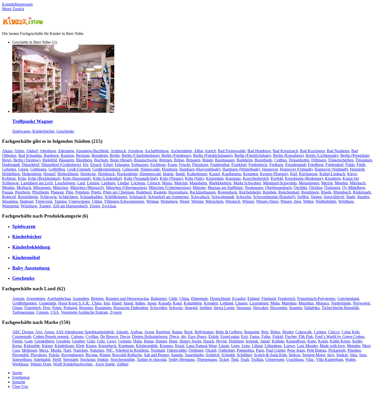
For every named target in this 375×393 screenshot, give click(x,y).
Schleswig (48, 197)
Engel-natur (229, 336)
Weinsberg (169, 201)
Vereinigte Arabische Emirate (84, 312)
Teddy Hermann (181, 359)
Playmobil (20, 355)
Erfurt (108, 164)
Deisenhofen (299, 160)
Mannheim (198, 183)
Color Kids (350, 332)
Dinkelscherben (341, 160)
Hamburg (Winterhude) (241, 169)
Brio (264, 332)
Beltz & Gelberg (229, 332)
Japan (151, 303)
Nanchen (80, 350)
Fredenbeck (257, 164)
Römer (104, 355)
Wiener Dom (40, 364)
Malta (275, 303)
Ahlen (19, 151)
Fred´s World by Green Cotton (339, 336)
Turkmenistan (23, 312)
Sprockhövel (334, 197)
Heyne (221, 341)
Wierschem (214, 201)
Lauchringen (65, 183)
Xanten (45, 206)
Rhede (326, 192)
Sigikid (342, 355)
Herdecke (88, 174)
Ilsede (180, 174)
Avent (149, 332)
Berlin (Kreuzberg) (288, 155)
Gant (28, 341)
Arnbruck (118, 151)
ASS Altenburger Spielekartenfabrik (85, 332)
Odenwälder (176, 350)
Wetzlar (197, 201)
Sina (362, 355)
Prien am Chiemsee (118, 192)
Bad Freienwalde (231, 151)
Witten (308, 201)
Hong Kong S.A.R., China (80, 303)
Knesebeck (107, 346)
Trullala (257, 359)
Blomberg (84, 160)
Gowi (111, 341)
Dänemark (199, 298)
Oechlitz (300, 187)
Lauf (81, 183)
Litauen (241, 303)
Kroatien (211, 303)
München (60, 187)
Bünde (207, 160)
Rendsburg (310, 192)
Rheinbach (342, 192)
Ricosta (91, 355)
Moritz (56, 350)
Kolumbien (193, 303)
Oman (17, 308)
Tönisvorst (43, 201)
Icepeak (252, 341)
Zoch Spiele (105, 364)
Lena (246, 346)
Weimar (152, 201)
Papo (260, 350)
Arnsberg (135, 151)
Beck (188, 332)
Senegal (191, 308)
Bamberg (51, 155)
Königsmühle (147, 346)
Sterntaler (70, 359)
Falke (265, 336)
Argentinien (35, 298)
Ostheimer (226, 350)
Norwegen (361, 303)
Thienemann (207, 359)
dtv (183, 336)
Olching (315, 187)
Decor (125, 336)
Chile (173, 298)
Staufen (363, 197)
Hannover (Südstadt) (331, 169)
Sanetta (177, 355)
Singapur (243, 308)
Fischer (290, 336)
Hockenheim (127, 174)
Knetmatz (126, 346)
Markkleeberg (220, 183)
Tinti (234, 359)
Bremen (165, 160)
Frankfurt (238, 164)
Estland (253, 298)
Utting (97, 201)
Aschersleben (181, 151)
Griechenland (348, 298)
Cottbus (280, 160)
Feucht (184, 164)
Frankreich (286, 298)
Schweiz (176, 308)
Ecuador (238, 298)
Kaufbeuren (231, 174)
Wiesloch (232, 201)
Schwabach (200, 197)
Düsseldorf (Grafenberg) (61, 164)
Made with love (332, 346)
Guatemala (47, 303)
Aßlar (198, 151)
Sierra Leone (224, 308)
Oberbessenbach (278, 187)
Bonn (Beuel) (121, 160)
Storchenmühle (122, 359)
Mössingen (42, 187)
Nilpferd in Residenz (132, 350)
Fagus (254, 336)
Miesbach (357, 183)
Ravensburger (72, 355)
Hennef (49, 174)
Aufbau (136, 332)
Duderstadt (11, 164)
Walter (350, 359)
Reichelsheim (250, 192)
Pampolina (245, 350)
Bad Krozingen (312, 151)
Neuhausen (254, 187)
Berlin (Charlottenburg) (140, 155)
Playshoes (39, 355)
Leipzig (93, 183)
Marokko (289, 303)
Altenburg (48, 151)
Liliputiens (273, 346)
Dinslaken (364, 160)
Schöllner (244, 355)
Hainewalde (150, 169)
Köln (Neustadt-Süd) (141, 178)
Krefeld (277, 178)
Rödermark (362, 192)
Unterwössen (79, 201)
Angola (18, 298)
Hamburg (169, 169)
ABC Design (22, 332)
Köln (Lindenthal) (107, 178)
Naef (67, 350)
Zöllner (123, 364)
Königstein (214, 178)
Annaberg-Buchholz (92, 151)
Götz (101, 341)
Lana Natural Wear (201, 346)
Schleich (212, 355)
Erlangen (122, 164)
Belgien (97, 298)
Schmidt (228, 355)
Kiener (47, 346)
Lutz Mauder (307, 346)
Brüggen (193, 160)
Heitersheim (31, 174)
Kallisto (278, 341)
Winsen (248, 201)
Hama (149, 341)
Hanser (161, 341)
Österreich (32, 308)
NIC (109, 350)
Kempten (250, 174)
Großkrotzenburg (106, 169)
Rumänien (103, 308)
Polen (56, 308)
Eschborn (158, 164)
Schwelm (243, 197)
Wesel (184, 201)
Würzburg (29, 206)
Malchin (181, 183)
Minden (8, 187)
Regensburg (227, 192)
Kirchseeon (308, 174)
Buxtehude (263, 160)
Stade (350, 197)
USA (55, 312)
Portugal (70, 308)
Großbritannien (24, 303)
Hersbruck (106, 174)
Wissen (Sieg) (267, 201)
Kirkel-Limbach (332, 174)
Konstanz (233, 178)
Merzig (327, 183)
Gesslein (63, 341)
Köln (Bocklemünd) (44, 178)
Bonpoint (251, 332)
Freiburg (276, 164)
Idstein (168, 174)
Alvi (38, 332)
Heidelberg (11, 174)
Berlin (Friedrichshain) (252, 155)
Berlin (115, 155)
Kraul (179, 346)
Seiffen (303, 197)
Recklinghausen (203, 192)
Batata (177, 332)
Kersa (17, 346)
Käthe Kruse (340, 341)
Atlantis (122, 332)
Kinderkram (64, 346)
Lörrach (153, 183)
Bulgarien (159, 298)
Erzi (244, 336)
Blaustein (66, 160)
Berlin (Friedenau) (176, 155)
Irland (116, 303)
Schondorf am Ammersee (168, 197)
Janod (265, 341)
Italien (140, 303)
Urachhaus (295, 359)
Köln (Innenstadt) (76, 178)
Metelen (341, 183)
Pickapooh (336, 350)
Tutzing (60, 201)
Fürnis (17, 341)
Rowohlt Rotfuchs (127, 355)
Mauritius (306, 303)
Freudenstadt (295, 164)
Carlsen (320, 332)
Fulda (350, 164)
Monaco (322, 303)
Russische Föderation (131, 308)
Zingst (95, 206)
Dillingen (318, 160)
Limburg (108, 183)
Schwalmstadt (222, 197)
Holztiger (236, 341)
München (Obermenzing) (126, 187)
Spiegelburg (22, 359)
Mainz (167, 183)
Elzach (95, 164)
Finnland (268, 298)
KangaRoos (295, 341)
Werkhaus (20, 364)
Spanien (295, 308)
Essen (172, 164)
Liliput (257, 346)
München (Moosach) (87, 187)
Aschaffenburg (157, 151)
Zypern (116, 312)
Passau (7, 192)
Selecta (294, 355)
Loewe (289, 346)
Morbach (24, 187)
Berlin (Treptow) (26, 160)
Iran (107, 303)
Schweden (158, 308)
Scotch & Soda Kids (270, 355)
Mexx (43, 350)
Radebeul (144, 192)
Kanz (311, 341)
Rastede (160, 192)
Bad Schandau (30, 155)
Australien (80, 298)
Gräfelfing (56, 169)
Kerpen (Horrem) (274, 174)
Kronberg (333, 178)
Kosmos (166, 346)
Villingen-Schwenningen (124, 201)
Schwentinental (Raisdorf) (274, 197)
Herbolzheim (67, 174)
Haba (137, 341)
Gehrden (9, 169)
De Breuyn (109, 336)
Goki (91, 341)
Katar (177, 303)
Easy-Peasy (197, 336)
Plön (69, 192)
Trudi (244, 359)
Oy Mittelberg (353, 187)
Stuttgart (26, 201)
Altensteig (66, 151)
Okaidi (210, 350)
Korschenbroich (256, 178)
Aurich (210, 151)
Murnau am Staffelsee (225, 187)
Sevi (330, 355)
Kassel (214, 174)
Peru (46, 308)
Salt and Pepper (156, 355)
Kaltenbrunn (197, 174)
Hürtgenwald (150, 174)
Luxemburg (258, 303)
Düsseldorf (30, 164)
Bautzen (67, 155)
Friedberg (315, 164)
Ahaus (7, 151)
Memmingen (309, 183)
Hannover (270, 169)
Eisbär (213, 336)
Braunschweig (145, 160)
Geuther (78, 341)
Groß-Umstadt (78, 169)
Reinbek (269, 192)
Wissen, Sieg (290, 201)
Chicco (334, 332)
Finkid (277, 336)
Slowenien (278, 308)
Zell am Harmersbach (70, 206)
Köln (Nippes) (171, 178)
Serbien (205, 308)
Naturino (97, 350)
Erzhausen (139, 164)
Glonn (23, 169)
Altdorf (32, 151)
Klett (80, 346)
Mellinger (29, 350)
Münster (199, 187)
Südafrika (312, 308)
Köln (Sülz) (194, 178)
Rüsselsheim (28, 197)
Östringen (332, 187)
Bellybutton (204, 332)
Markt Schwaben (247, 183)
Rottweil (9, 197)
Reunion (86, 308)
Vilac (310, 359)
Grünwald (130, 169)
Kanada (164, 303)
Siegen (316, 197)
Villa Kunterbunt (329, 359)
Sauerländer (194, 355)
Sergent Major (313, 355)
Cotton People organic (51, 336)
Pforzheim (40, 192)
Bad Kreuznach (285, 151)
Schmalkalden (91, 197)
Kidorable (32, 346)
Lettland (226, 303)
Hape (173, 341)
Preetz (96, 192)
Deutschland (220, 298)
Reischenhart (288, 192)
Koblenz (9, 178)
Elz (85, 164)
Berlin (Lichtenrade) (322, 155)
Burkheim (244, 160)
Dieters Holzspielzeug (149, 336)
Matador (353, 346)
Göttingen (38, 169)
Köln (22, 178)
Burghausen (224, 160)
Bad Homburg (259, 151)
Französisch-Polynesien (316, 298)
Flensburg (200, 164)
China (184, 298)
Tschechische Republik (340, 308)
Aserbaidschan (59, 298)
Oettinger (196, 350)
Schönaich (137, 197)
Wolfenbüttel (326, 201)
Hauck (208, 341)
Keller (357, 341)
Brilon (179, 160)
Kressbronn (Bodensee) (304, 178)
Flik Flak (305, 336)
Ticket (224, 359)
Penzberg (22, 192)
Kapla (323, 341)
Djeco (174, 336)
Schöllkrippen (116, 197)
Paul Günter (275, 350)
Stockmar (87, 359)
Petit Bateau (316, 350)
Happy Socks (190, 341)
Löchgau (138, 183)
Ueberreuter (274, 359)
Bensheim (100, 155)
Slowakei (260, 308)
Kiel (293, 174)
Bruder (287, 332)
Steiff (56, 359)
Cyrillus (91, 336)
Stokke (102, 359)
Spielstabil (42, 359)
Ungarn (42, 312)
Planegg (57, 192)
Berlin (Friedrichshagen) (212, 155)
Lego (235, 346)
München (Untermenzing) (170, 187)
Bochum (101, 160)
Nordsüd (158, 350)
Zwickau (109, 206)
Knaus (91, 346)
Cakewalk (303, 332)
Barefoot (163, 332)
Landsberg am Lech (37, 183)
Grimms (124, 341)
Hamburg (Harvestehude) (199, 169)
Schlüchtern (68, 197)
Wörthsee (346, 201)
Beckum (83, 155)
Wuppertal (10, 206)
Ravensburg (178, 192)
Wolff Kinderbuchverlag (73, 364)
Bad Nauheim (338, 151)
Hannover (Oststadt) (296, 169)
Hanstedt (357, 169)
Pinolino (354, 350)
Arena (49, 332)
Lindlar (123, 183)
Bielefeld (49, 160)
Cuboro (77, 336)
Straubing (10, 201)
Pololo (54, 355)
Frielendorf (334, 164)
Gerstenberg (44, 341)
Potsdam (82, 192)
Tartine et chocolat (151, 359)
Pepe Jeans (296, 350)
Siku (353, 355)
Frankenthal (219, 164)
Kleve (352, 174)
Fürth (361, 164)
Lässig (224, 346)
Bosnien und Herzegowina (127, 298)
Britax (275, 332)
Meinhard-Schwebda (280, 183)
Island (128, 303)
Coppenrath (21, 336)
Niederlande (341, 303)
